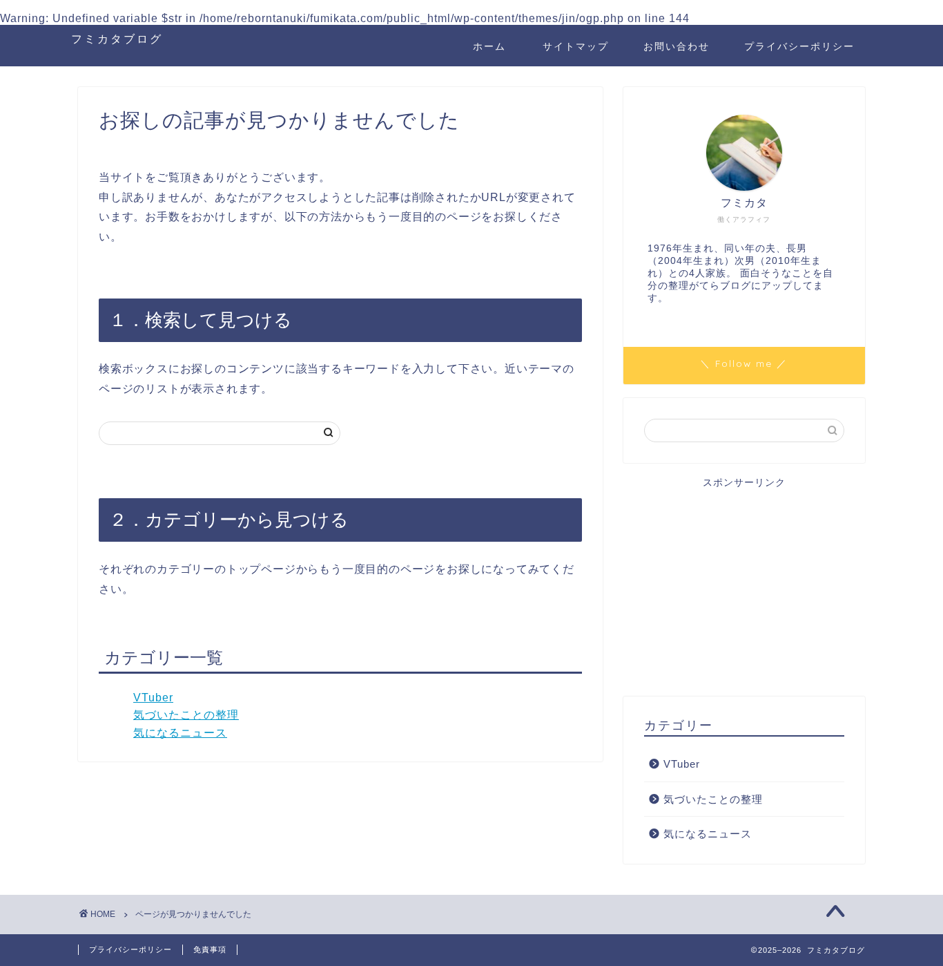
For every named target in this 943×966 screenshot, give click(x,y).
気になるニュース (180, 733)
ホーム (489, 46)
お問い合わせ (676, 46)
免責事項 (209, 949)
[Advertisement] (744, 586)
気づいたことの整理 (186, 715)
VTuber (153, 697)
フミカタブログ (117, 39)
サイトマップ (576, 46)
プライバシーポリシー (799, 46)
